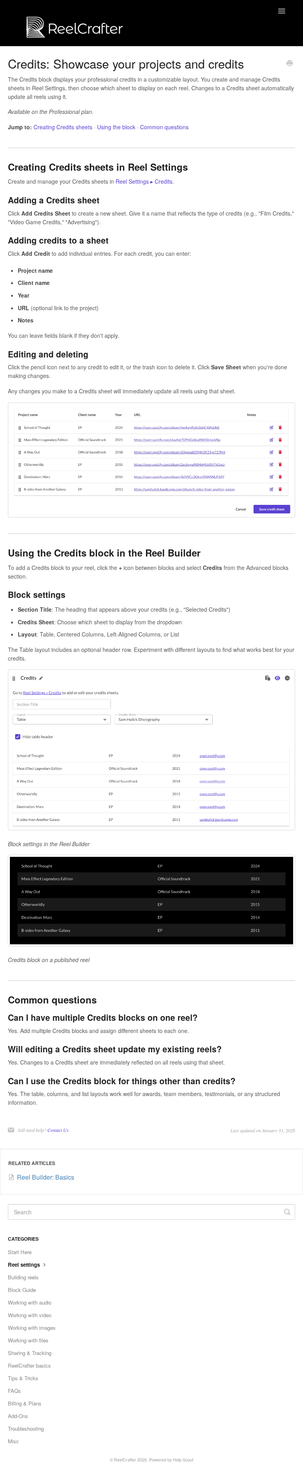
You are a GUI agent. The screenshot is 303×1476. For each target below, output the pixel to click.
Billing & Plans (24, 1403)
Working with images (32, 1327)
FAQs (14, 1390)
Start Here (20, 1252)
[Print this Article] (289, 64)
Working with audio (29, 1302)
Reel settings (24, 1264)
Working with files (28, 1340)
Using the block (116, 127)
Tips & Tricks (23, 1378)
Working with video (29, 1315)
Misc (13, 1441)
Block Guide (22, 1290)
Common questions (164, 127)
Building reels (23, 1277)
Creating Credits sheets (63, 127)
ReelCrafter (125, 1460)
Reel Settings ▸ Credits (144, 181)
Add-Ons (18, 1416)
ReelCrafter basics (29, 1365)
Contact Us (58, 1130)
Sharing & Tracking (29, 1353)
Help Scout (183, 1460)
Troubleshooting (26, 1428)
